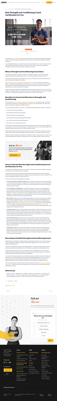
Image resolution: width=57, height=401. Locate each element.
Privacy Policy (32, 367)
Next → (50, 340)
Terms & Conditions (50, 395)
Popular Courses (21, 352)
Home (6, 9)
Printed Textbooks (33, 358)
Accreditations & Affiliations (45, 357)
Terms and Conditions (33, 371)
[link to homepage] (4, 2)
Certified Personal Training (22, 355)
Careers (43, 369)
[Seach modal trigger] (42, 2)
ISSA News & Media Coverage (46, 366)
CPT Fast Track (20, 369)
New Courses (20, 371)
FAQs (30, 357)
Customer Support (33, 352)
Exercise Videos (45, 371)
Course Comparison (21, 360)
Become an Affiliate (46, 378)
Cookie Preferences (42, 395)
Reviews (31, 363)
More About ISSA (46, 352)
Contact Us (31, 355)
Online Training (10, 9)
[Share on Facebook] (27, 53)
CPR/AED (18, 357)
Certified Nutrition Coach (22, 358)
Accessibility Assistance (34, 373)
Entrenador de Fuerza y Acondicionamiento (21, 379)
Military (30, 360)
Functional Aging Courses (22, 373)
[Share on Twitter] (29, 53)
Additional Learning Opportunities (22, 363)
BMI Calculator (45, 364)
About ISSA (44, 355)
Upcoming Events (45, 360)
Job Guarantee (32, 369)
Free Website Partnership (47, 373)
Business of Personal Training (21, 376)
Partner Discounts (45, 376)
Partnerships (44, 375)
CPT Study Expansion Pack (22, 367)
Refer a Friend (44, 362)
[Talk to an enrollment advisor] (44, 2)
